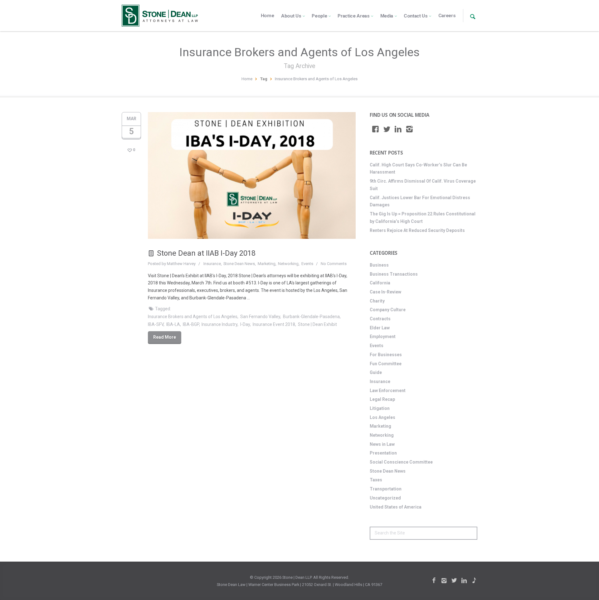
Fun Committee (386, 363)
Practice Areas (354, 16)
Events (307, 263)
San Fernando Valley (260, 316)
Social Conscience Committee (401, 462)
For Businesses (386, 354)
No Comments (334, 263)
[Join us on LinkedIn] (398, 129)
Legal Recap (382, 399)
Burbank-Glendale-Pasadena (311, 316)
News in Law (382, 444)
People (319, 16)
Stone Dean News (239, 263)
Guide (376, 372)
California (380, 282)
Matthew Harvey (181, 263)
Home (267, 15)
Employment (383, 336)
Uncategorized (385, 497)
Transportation (386, 488)
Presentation (383, 452)
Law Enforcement (388, 390)
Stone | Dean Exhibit (317, 324)
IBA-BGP (191, 324)
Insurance (212, 263)
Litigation (380, 408)
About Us (291, 16)
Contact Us (416, 16)
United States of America (395, 506)
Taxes (376, 479)
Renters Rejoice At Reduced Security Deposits (417, 230)
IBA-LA (173, 324)
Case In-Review (385, 291)
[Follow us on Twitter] (387, 129)
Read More (164, 337)
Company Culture (388, 309)
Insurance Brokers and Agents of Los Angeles (192, 316)
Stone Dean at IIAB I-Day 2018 (206, 253)
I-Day (245, 324)
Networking (288, 263)
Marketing (266, 263)
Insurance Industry (219, 324)
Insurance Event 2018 (274, 324)
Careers (447, 15)
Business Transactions (394, 274)
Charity (377, 300)
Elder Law (380, 327)
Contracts (380, 318)
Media (386, 16)
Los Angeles (382, 417)
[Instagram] (409, 129)
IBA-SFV (155, 324)
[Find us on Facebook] (375, 129)
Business (379, 265)
